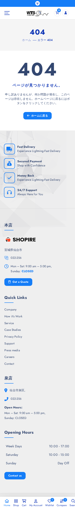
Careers (9, 357)
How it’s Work (13, 316)
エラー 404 (45, 40)
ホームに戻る (39, 116)
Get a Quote (19, 282)
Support (9, 343)
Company (10, 309)
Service (9, 323)
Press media (12, 350)
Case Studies (12, 330)
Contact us (15, 476)
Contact (9, 364)
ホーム (26, 40)
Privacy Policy (13, 337)
